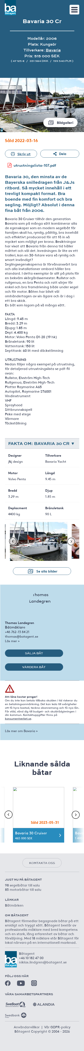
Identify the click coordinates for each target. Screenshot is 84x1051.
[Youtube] (21, 983)
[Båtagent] (10, 7)
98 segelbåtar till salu (22, 885)
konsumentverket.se (18, 718)
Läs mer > (12, 640)
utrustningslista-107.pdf (35, 165)
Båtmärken (14, 905)
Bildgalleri (65, 122)
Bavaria (53, 50)
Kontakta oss (42, 863)
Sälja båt (34, 653)
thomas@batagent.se (21, 636)
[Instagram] (34, 983)
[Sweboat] (15, 1002)
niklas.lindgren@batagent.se (43, 962)
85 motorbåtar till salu (23, 889)
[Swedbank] (15, 1013)
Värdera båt (34, 667)
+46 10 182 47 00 (31, 957)
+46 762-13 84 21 (17, 631)
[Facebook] (8, 983)
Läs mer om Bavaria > (21, 730)
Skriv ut (24, 153)
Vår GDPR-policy (57, 1026)
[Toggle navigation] (74, 9)
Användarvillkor (27, 1026)
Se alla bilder (47, 570)
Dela (62, 153)
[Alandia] (43, 1002)
